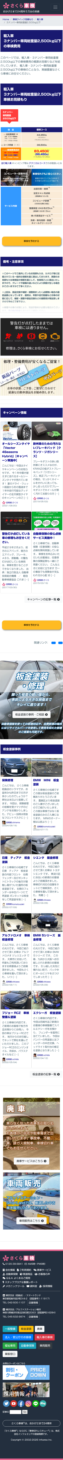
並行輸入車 (6, 163)
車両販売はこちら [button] (30, 1220)
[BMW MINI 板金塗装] (47, 767)
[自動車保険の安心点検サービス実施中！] (47, 520)
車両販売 (45, 1345)
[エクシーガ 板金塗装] (47, 999)
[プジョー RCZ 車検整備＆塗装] (16, 999)
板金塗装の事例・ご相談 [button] (30, 714)
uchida (15, 1059)
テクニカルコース (37, 163)
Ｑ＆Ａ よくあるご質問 (17, 1278)
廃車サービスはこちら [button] (30, 1161)
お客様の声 (44, 1274)
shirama (16, 822)
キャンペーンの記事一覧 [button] (42, 599)
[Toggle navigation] (55, 7)
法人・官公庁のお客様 (18, 1337)
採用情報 (47, 1286)
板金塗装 (26, 1328)
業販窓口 (10, 1354)
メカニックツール (14, 1286)
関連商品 (27, 1274)
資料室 (33, 1286)
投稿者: (9, 503)
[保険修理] (16, 767)
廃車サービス (43, 1270)
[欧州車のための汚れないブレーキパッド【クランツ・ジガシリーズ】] (47, 430)
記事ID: (6, 1412)
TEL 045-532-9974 (14, 1317)
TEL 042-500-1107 (14, 1302)
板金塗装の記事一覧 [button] (45, 1074)
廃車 (39, 1328)
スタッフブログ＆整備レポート (21, 1282)
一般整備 (10, 1328)
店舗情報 (33, 1302)
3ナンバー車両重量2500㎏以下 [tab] (9, 115)
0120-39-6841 (14, 1264)
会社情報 (10, 1270)
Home (6, 19)
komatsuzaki (49, 827)
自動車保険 (11, 1274)
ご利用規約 (25, 1270)
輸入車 (40, 19)
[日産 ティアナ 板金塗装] (16, 844)
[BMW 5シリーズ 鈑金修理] (47, 922)
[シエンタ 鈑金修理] (47, 844)
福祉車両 (10, 1345)
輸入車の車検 (45, 1337)
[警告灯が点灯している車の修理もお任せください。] (16, 520)
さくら (15, 503)
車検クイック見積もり (23, 19)
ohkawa (47, 900)
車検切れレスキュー (38, 1431)
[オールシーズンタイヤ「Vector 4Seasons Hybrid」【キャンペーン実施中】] (16, 430)
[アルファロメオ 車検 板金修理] (16, 922)
